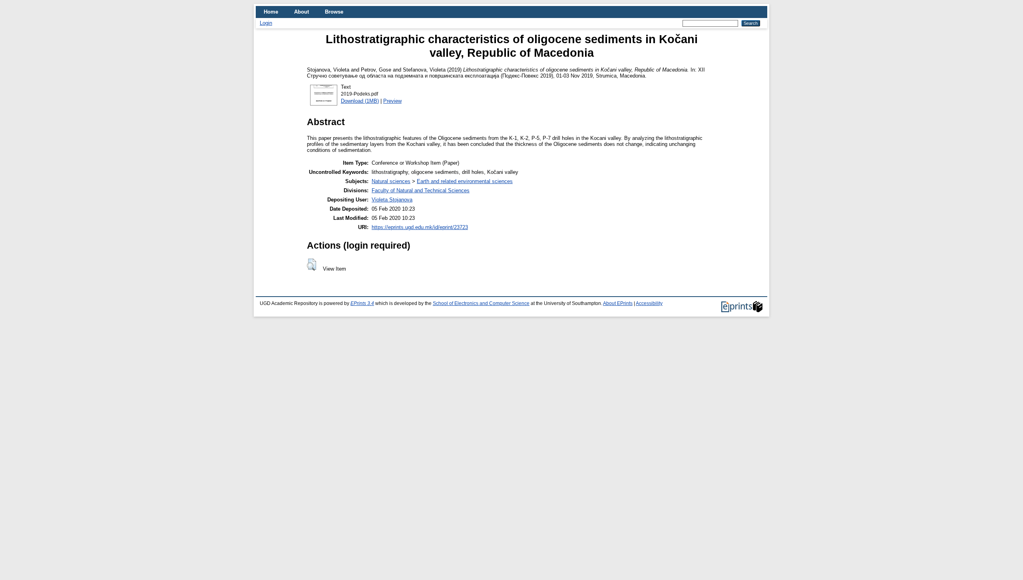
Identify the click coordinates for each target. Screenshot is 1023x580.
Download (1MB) (360, 101)
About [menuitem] (301, 12)
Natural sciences (391, 181)
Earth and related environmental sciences (465, 181)
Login (266, 23)
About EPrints (618, 303)
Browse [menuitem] (334, 12)
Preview (392, 101)
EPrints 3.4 (362, 303)
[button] (311, 265)
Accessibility (649, 303)
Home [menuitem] (271, 12)
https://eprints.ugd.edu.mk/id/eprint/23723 (420, 227)
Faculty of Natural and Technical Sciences (421, 190)
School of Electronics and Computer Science (481, 303)
